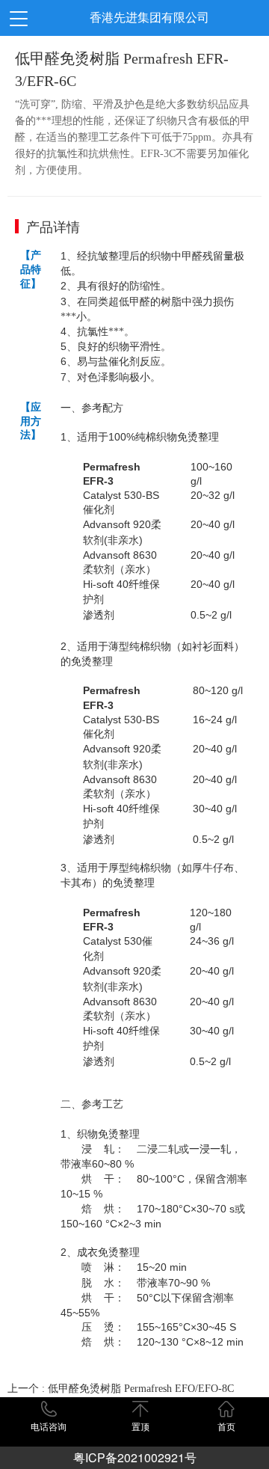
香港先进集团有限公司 (149, 17)
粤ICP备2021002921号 (135, 1457)
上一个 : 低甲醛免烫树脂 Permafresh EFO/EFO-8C (120, 1388)
